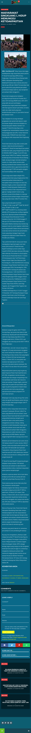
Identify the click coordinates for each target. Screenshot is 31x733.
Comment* (5, 602)
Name (3, 609)
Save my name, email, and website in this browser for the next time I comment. (16, 627)
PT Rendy (18, 578)
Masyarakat (6, 578)
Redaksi (11, 582)
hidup (11, 575)
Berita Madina (4, 9)
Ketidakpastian (18, 575)
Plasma (12, 578)
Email (3, 615)
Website (4, 620)
